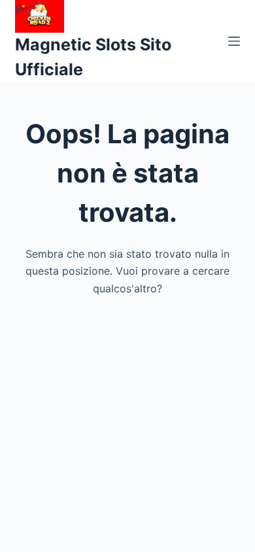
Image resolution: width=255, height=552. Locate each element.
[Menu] (234, 41)
